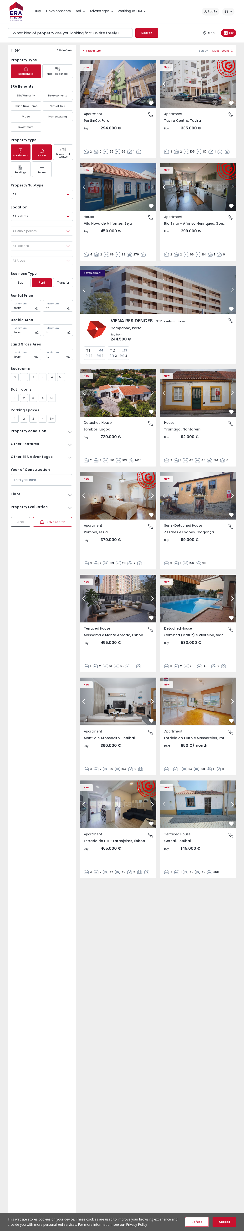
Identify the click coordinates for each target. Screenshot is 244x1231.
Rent (42, 283)
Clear (20, 522)
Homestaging (57, 116)
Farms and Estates (63, 156)
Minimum (21, 303)
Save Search (56, 522)
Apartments (20, 155)
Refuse (197, 1222)
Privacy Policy (136, 1224)
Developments (57, 95)
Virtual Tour (57, 106)
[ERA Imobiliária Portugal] (16, 11)
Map (211, 33)
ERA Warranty (26, 95)
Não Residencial (57, 74)
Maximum (53, 303)
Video (26, 116)
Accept (224, 1222)
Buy (20, 283)
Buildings (20, 172)
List (231, 33)
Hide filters (93, 51)
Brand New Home (26, 106)
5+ (61, 377)
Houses (41, 155)
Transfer (63, 283)
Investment (25, 127)
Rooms (42, 172)
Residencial (26, 74)
